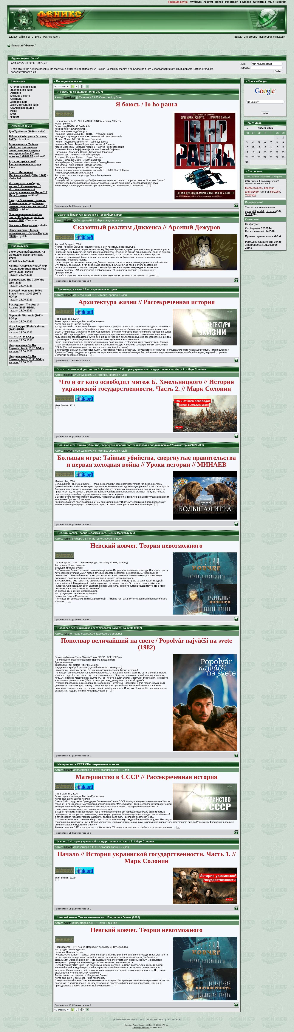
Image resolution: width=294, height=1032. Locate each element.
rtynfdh (67, 538)
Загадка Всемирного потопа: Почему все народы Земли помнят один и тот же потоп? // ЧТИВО (28, 205)
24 (246, 157)
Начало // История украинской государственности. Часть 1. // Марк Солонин (105, 841)
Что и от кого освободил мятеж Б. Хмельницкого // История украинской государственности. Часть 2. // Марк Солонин (28, 189)
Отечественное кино (23, 86)
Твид (66, 633)
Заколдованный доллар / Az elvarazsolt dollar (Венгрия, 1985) (27, 254)
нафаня (14, 274)
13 (264, 147)
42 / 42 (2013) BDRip (21, 337)
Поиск (219, 1)
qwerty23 (250, 211)
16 (283, 147)
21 (270, 152)
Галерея (245, 1)
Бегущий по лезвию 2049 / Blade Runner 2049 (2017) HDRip (25, 293)
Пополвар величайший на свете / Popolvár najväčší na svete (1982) (26, 217)
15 (277, 147)
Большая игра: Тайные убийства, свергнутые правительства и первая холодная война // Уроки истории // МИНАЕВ (24, 150)
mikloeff (68, 220)
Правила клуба (178, 1)
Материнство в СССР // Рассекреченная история (88, 764)
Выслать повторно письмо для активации (259, 36)
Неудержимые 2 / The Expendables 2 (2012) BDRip (26, 358)
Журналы (196, 1)
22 (277, 152)
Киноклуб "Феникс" (23, 45)
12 (258, 147)
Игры (13, 110)
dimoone (271, 211)
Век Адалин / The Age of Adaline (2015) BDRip (24, 306)
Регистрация (51, 36)
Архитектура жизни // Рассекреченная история (25, 163)
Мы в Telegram (277, 1)
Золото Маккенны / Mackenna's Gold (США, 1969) (27, 174)
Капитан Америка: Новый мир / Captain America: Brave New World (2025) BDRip (28, 268)
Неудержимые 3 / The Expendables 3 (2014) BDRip (26, 347)
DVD (13, 113)
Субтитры (259, 1)
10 (246, 147)
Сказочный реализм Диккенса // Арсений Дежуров (89, 214)
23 (283, 152)
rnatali (261, 211)
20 (264, 152)
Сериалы (16, 98)
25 (252, 157)
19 (258, 152)
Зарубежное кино (21, 89)
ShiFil (248, 214)
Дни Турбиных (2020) (22, 131)
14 (270, 147)
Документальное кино (24, 104)
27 (264, 157)
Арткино (15, 92)
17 (246, 152)
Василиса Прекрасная (23, 225)
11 (253, 147)
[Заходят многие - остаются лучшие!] (53, 19)
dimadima (14, 260)
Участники (231, 1)
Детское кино (18, 101)
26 (258, 157)
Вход (38, 36)
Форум (208, 1)
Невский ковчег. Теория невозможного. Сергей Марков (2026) (28, 233)
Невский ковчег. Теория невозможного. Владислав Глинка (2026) (98, 917)
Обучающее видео (22, 107)
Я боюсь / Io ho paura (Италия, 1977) (80, 91)
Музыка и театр (20, 95)
